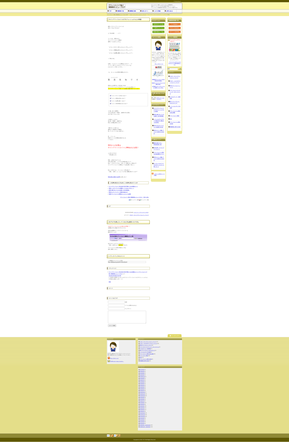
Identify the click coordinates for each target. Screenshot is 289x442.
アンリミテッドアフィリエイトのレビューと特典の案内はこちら (174, 63)
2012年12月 (142, 392)
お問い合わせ (169, 11)
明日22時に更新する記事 (114, 177)
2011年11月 (142, 414)
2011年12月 (142, 413)
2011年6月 (142, 419)
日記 (171, 119)
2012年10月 (142, 395)
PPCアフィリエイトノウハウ (175, 86)
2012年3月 (142, 407)
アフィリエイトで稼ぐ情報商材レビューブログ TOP (117, 14)
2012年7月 (142, 400)
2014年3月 (142, 374)
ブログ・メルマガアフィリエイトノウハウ (175, 81)
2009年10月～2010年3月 (145, 426)
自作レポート (145, 11)
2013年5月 (142, 383)
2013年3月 (142, 387)
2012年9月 (142, 397)
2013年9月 (142, 378)
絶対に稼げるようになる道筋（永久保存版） (119, 190)
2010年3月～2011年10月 (145, 425)
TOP (110, 11)
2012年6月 (142, 402)
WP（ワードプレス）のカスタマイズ (175, 102)
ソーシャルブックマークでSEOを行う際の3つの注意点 (159, 121)
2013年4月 (142, 385)
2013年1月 (142, 390)
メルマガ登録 (157, 11)
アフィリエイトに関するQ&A (175, 123)
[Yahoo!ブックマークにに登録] (139, 199)
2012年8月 (142, 399)
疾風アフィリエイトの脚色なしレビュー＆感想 (120, 194)
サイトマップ (178, 1)
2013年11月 (142, 376)
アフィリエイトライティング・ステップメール (175, 92)
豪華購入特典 (133, 11)
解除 (120, 238)
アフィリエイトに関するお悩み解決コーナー (159, 153)
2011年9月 (142, 418)
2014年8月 (142, 373)
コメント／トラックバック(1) (141, 212)
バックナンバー (114, 240)
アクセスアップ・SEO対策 (175, 97)
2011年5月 (142, 421)
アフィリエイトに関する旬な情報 (175, 111)
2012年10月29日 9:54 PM (115, 275)
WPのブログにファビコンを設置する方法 (159, 126)
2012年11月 (142, 393)
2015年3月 (142, 371)
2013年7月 (142, 380)
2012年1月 (142, 411)
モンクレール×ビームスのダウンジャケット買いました (159, 165)
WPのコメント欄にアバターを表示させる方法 (159, 132)
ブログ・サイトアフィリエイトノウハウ (138, 14)
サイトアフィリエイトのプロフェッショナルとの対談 (159, 110)
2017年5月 (142, 369)
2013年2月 (142, 388)
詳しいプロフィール (159, 63)
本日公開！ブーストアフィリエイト (159, 148)
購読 (116, 238)
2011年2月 (142, 423)
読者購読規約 (140, 238)
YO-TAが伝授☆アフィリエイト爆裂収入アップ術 (121, 236)
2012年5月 (142, 404)
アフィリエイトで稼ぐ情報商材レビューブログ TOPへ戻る (134, 197)
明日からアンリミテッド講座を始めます (118, 192)
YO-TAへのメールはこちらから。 (117, 361)
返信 (110, 281)
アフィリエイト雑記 (174, 115)
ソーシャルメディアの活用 (175, 107)
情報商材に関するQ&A (175, 126)
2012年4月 (142, 406)
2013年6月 (142, 381)
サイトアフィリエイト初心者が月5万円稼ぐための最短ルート (123, 186)
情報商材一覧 (120, 11)
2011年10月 (142, 416)
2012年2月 (142, 409)
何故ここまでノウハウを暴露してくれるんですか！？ (121, 188)
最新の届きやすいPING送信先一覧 (158, 143)
